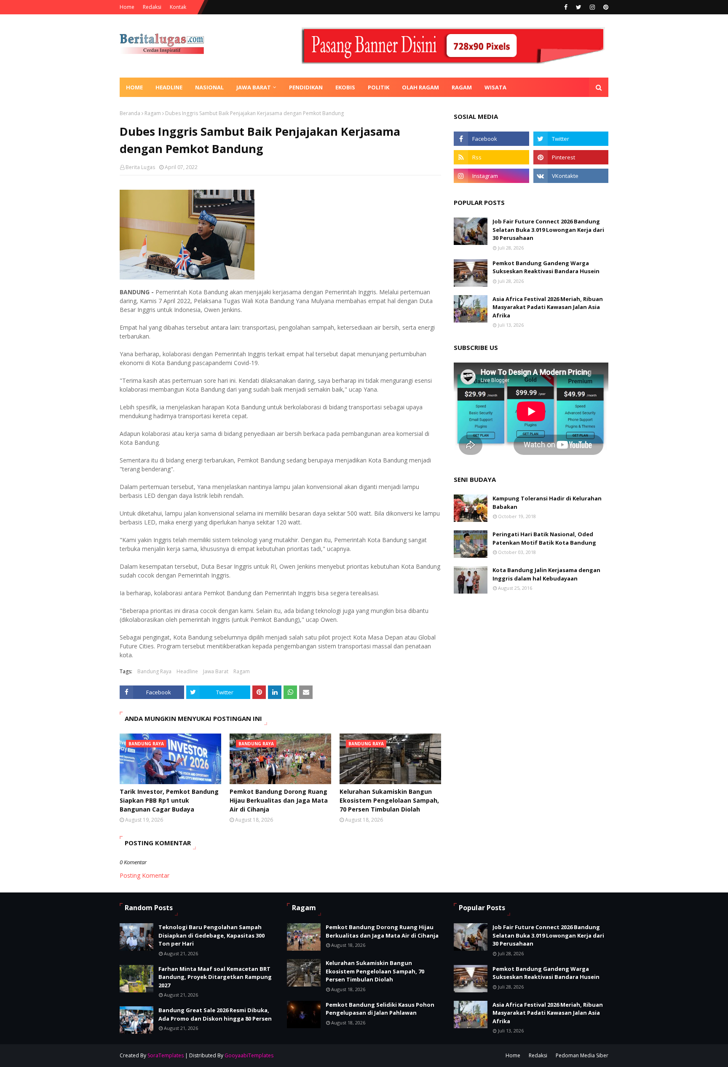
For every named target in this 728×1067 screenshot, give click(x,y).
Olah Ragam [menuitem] (420, 87)
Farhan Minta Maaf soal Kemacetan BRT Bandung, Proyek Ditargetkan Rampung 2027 (215, 977)
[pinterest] (604, 7)
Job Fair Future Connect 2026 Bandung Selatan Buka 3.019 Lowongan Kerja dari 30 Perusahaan (548, 230)
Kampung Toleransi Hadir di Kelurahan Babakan (547, 503)
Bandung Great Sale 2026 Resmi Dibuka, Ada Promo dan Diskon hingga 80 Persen (215, 1014)
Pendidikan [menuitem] (306, 87)
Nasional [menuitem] (209, 87)
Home (127, 7)
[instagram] (592, 7)
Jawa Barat (215, 671)
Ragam (153, 113)
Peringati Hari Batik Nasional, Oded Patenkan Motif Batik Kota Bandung (544, 538)
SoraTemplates (165, 1055)
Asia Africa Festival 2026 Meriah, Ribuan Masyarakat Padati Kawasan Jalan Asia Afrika (547, 307)
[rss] (491, 157)
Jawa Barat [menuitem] (253, 87)
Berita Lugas (140, 167)
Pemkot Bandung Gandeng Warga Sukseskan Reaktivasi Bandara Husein (546, 267)
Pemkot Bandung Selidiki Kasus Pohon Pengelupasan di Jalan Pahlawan (380, 1009)
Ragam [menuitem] (462, 87)
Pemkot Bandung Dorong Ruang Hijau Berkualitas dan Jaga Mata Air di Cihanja (279, 800)
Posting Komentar (144, 875)
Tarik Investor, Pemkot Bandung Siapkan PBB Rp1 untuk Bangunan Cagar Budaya (169, 800)
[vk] (570, 176)
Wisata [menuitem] (495, 87)
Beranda (130, 113)
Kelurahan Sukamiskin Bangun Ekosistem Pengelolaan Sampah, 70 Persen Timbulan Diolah (389, 800)
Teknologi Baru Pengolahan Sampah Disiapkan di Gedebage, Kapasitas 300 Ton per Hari (211, 935)
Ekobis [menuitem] (345, 87)
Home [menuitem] (134, 87)
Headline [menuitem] (168, 87)
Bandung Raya (154, 671)
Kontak (178, 7)
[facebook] (566, 7)
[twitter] (578, 7)
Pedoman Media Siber (582, 1055)
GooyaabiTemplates (249, 1055)
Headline (187, 671)
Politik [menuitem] (378, 87)
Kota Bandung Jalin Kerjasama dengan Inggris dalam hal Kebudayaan (546, 574)
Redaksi (152, 7)
